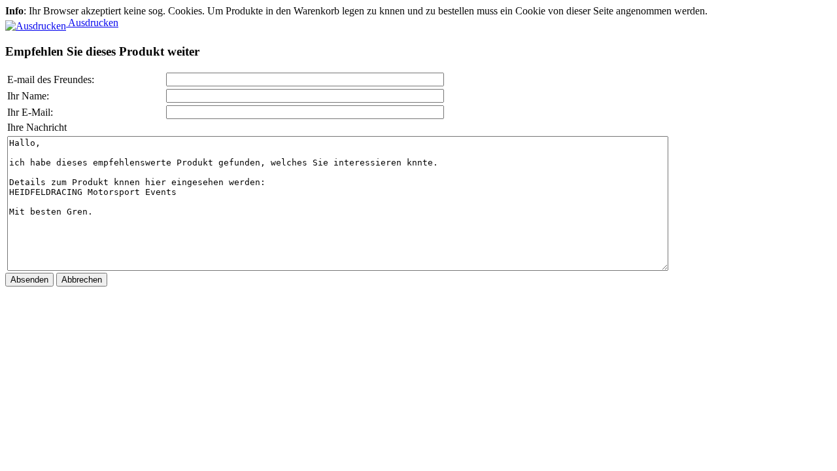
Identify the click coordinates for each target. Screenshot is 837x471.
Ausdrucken (92, 22)
